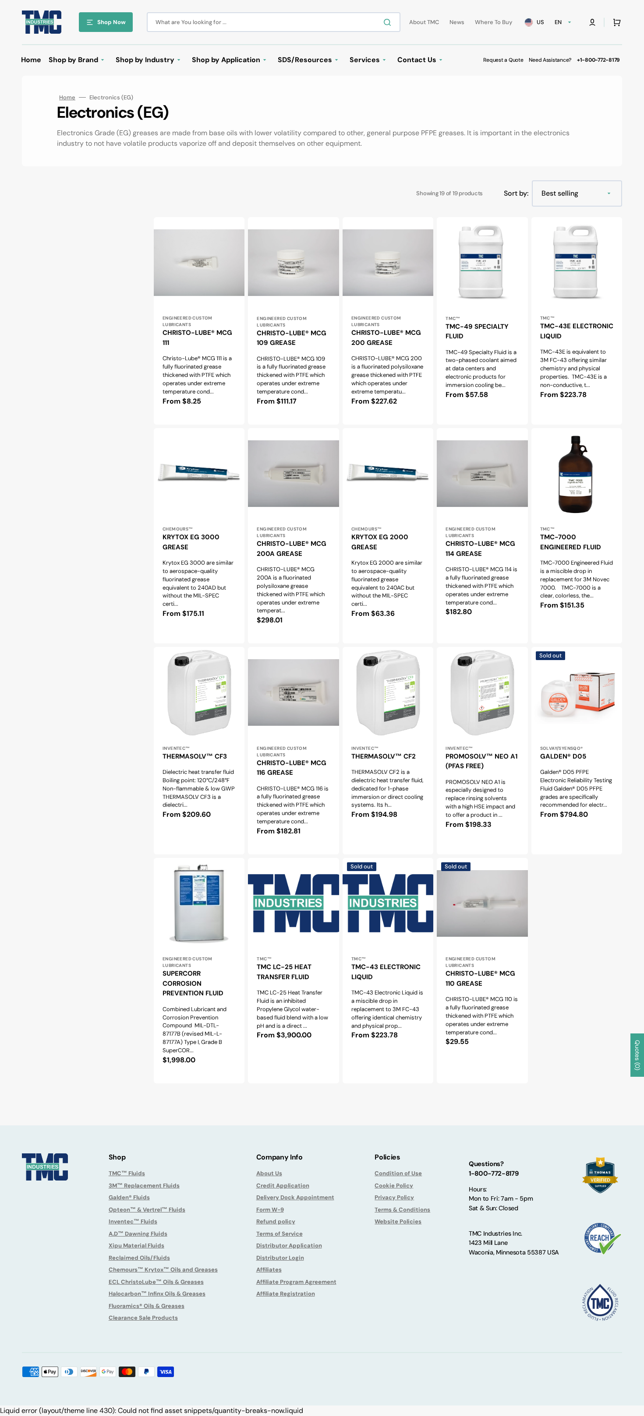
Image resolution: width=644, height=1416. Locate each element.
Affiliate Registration (285, 1293)
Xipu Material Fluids (136, 1245)
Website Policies (398, 1221)
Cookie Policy (394, 1185)
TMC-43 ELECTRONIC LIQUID (386, 972)
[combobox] (273, 22)
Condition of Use (398, 1173)
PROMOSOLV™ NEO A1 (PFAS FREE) (481, 761)
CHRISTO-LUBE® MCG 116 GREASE (291, 768)
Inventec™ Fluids (133, 1221)
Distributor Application (289, 1245)
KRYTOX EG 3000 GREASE (191, 542)
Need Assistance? (550, 59)
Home (67, 97)
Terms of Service (279, 1233)
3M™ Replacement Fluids (144, 1185)
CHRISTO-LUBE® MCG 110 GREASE (480, 978)
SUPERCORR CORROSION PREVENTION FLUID (193, 983)
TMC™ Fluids (127, 1173)
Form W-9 (270, 1209)
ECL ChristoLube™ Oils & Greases (156, 1282)
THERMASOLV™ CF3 (195, 756)
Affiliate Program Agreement (296, 1282)
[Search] (389, 22)
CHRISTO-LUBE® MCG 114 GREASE (480, 548)
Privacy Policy (394, 1197)
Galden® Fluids (129, 1197)
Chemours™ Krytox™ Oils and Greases (163, 1269)
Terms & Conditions (402, 1209)
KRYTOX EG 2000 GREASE (379, 542)
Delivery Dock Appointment (295, 1197)
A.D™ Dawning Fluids (138, 1233)
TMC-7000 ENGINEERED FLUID (570, 542)
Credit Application (282, 1185)
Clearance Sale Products (143, 1317)
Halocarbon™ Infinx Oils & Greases (157, 1293)
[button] (592, 22)
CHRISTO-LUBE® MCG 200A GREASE (291, 548)
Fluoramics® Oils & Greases (146, 1306)
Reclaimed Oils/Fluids (139, 1257)
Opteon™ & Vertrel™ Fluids (147, 1209)
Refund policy (275, 1221)
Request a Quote (503, 59)
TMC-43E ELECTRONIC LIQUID (576, 331)
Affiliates (269, 1269)
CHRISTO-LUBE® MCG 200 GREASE (386, 337)
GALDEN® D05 (563, 756)
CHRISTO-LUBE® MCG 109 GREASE (291, 338)
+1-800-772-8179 (598, 59)
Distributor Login (280, 1257)
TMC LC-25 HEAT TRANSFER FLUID (284, 972)
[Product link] (199, 321)
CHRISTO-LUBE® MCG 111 (197, 337)
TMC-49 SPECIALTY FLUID (477, 331)
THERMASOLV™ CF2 (383, 756)
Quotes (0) (637, 1055)
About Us (269, 1173)
